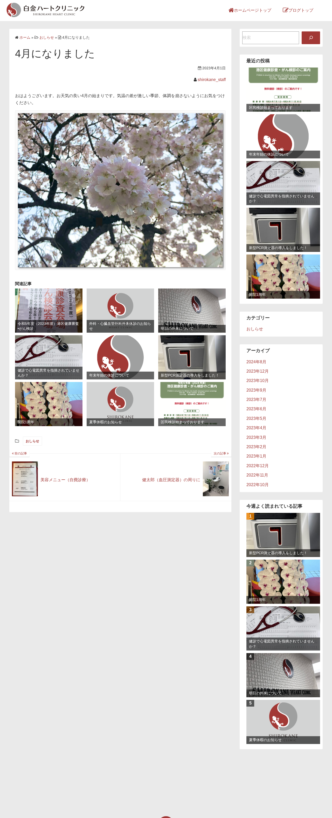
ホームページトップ (252, 10)
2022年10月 (257, 484)
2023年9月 (256, 390)
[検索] (311, 37)
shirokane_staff (212, 79)
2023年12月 (257, 371)
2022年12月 (257, 466)
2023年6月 (256, 409)
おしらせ (32, 441)
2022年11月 (257, 475)
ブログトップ (300, 10)
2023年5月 (256, 418)
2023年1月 (256, 456)
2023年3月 (256, 437)
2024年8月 (256, 362)
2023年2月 (256, 447)
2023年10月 (257, 380)
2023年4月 (256, 428)
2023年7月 (256, 399)
